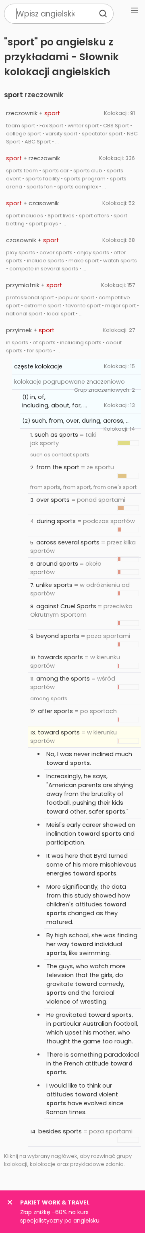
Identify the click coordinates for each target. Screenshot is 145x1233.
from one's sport (115, 487)
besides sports (60, 1131)
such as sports (56, 435)
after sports (55, 711)
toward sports (59, 732)
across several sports (67, 542)
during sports (56, 521)
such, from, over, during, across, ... (81, 421)
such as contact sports (59, 454)
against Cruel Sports (66, 606)
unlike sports (54, 585)
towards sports (60, 657)
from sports (45, 487)
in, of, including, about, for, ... (54, 401)
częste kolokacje (38, 366)
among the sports (63, 679)
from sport (77, 487)
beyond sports (57, 636)
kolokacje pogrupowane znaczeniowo (69, 382)
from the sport (57, 467)
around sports (57, 564)
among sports (48, 698)
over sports (53, 500)
